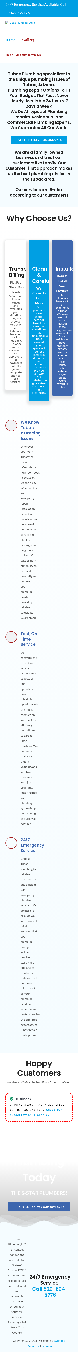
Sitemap (47, 1345)
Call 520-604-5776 (50, 1292)
